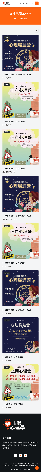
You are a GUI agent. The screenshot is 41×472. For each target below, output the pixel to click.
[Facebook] (15, 455)
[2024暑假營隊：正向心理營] (20, 147)
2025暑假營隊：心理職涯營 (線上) (16, 74)
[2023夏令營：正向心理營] (20, 382)
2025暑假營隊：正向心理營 (13, 121)
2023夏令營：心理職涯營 (13, 357)
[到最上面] (37, 468)
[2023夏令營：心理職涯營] (20, 335)
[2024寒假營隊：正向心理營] (20, 241)
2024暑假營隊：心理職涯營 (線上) (16, 216)
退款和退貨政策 (16, 469)
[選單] (37, 3)
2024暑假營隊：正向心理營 (13, 168)
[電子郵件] (25, 455)
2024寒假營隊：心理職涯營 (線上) (16, 310)
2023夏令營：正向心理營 (12, 404)
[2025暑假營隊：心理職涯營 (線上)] (20, 53)
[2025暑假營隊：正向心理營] (20, 100)
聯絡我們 (27, 469)
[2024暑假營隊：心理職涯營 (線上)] (20, 194)
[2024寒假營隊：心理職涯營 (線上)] (20, 288)
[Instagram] (20, 455)
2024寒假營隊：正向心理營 (13, 263)
